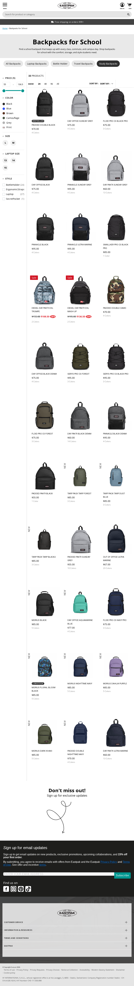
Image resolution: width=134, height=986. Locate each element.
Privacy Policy (108, 861)
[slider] (4, 91)
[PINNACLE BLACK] (38, 260)
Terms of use (9, 970)
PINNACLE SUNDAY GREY (79, 185)
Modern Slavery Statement (103, 970)
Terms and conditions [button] (16, 938)
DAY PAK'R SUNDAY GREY (115, 185)
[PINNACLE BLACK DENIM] (110, 449)
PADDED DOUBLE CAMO (114, 308)
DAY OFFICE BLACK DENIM (44, 374)
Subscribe (122, 875)
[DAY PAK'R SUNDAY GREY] (110, 200)
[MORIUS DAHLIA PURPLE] (110, 700)
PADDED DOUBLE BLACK (43, 125)
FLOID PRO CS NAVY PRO (114, 620)
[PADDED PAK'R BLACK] (38, 509)
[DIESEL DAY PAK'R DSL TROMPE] (38, 329)
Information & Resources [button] (18, 930)
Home (5, 28)
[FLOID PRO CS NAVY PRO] (110, 636)
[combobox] (64, 14)
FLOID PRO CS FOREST (42, 433)
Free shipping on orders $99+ (69, 22)
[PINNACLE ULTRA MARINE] (74, 260)
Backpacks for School (18, 28)
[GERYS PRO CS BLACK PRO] (110, 389)
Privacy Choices (52, 970)
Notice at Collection (69, 970)
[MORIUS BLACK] (38, 636)
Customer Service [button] (13, 922)
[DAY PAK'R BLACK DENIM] (74, 449)
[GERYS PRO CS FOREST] (74, 389)
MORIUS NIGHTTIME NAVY (79, 683)
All (58, 83)
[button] (106, 84)
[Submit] (128, 14)
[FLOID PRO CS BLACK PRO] (110, 136)
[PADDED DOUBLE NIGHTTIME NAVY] (74, 771)
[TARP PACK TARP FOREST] (74, 510)
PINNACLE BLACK (40, 244)
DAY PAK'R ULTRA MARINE (115, 751)
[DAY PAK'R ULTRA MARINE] (110, 766)
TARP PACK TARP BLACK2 (44, 557)
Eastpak (14, 967)
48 (45, 83)
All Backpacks (13, 63)
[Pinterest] (21, 889)
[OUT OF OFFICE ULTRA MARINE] (110, 576)
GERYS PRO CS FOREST (78, 374)
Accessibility (85, 970)
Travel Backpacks (83, 63)
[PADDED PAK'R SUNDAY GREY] (74, 576)
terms (42, 864)
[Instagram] (13, 889)
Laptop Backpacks (37, 63)
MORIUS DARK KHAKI (42, 751)
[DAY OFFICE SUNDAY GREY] (74, 136)
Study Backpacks (108, 63)
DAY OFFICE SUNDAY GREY (80, 121)
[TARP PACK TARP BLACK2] (38, 573)
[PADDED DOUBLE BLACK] (38, 140)
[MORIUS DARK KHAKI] (38, 767)
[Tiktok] (28, 889)
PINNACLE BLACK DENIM (115, 433)
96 (51, 83)
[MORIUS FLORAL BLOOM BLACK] (38, 707)
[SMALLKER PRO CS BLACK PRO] (110, 263)
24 (39, 83)
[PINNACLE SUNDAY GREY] (74, 200)
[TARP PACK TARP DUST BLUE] (110, 513)
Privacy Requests (37, 970)
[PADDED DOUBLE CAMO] (110, 323)
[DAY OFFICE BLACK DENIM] (38, 389)
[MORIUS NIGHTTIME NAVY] (74, 700)
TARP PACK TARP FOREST (79, 493)
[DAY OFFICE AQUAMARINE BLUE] (74, 640)
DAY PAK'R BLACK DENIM (79, 433)
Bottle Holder (60, 63)
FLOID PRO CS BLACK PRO (115, 121)
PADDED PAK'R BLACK (42, 493)
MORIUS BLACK (39, 620)
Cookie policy (9, 972)
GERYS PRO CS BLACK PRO (115, 374)
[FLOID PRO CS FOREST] (38, 449)
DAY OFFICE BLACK (41, 185)
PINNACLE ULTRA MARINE (79, 244)
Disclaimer (120, 970)
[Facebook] (6, 889)
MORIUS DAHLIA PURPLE (115, 683)
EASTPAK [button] (8, 946)
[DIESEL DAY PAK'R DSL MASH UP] (74, 329)
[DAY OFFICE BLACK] (38, 200)
